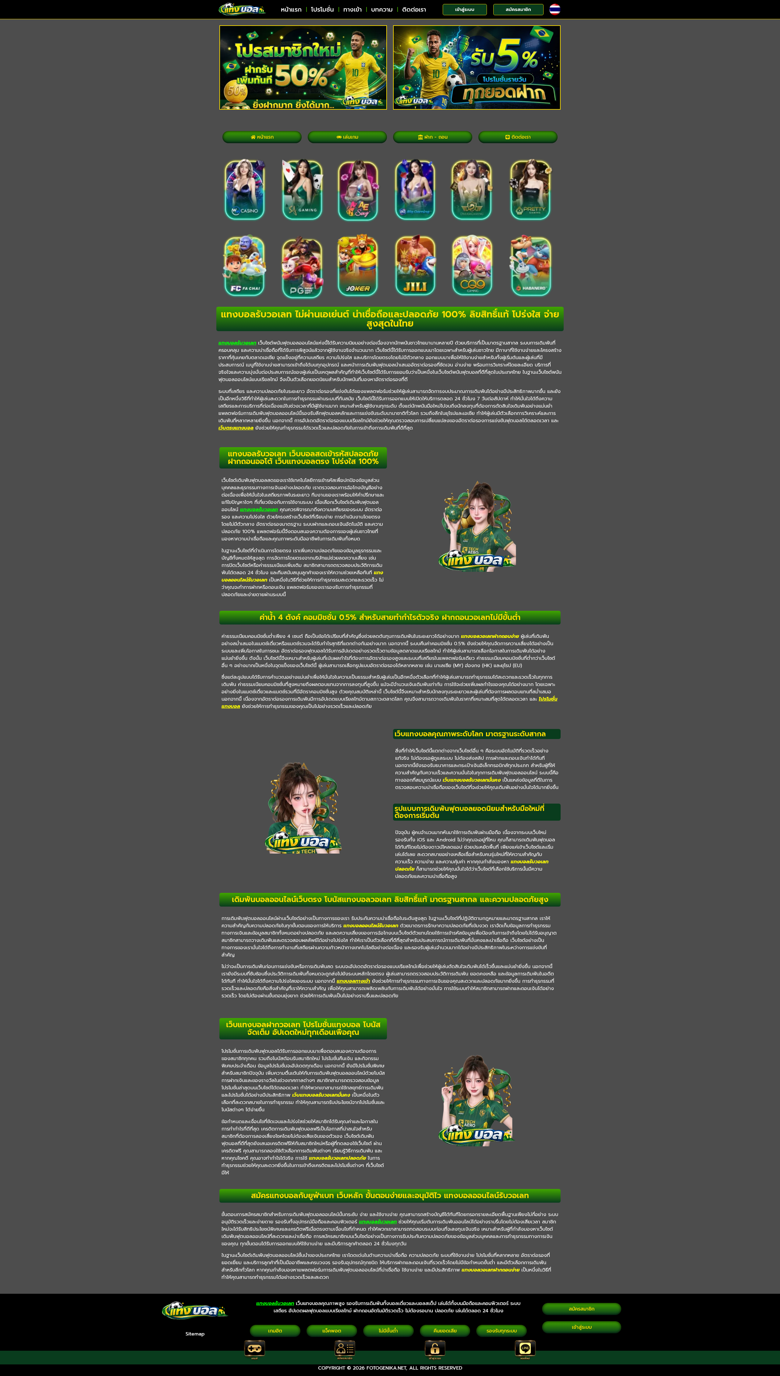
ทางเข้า (352, 9)
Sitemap (195, 1334)
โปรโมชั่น (322, 9)
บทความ (382, 9)
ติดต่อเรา (414, 9)
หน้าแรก (291, 9)
